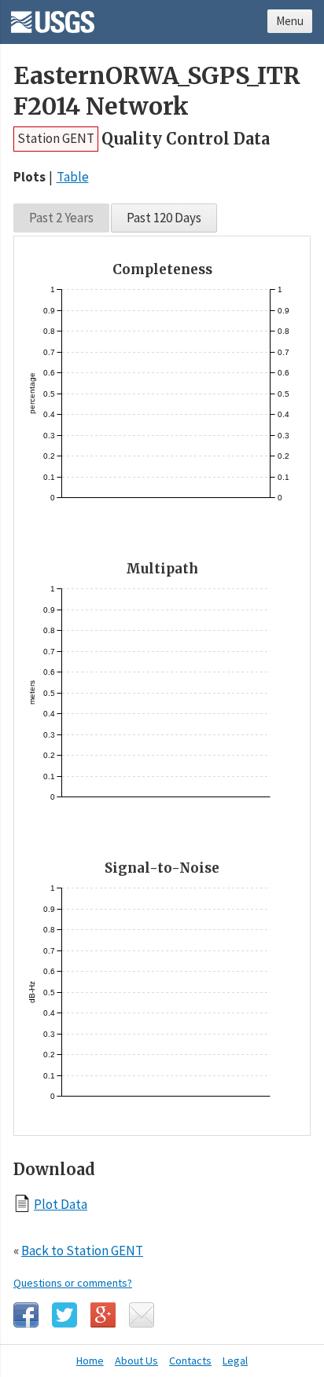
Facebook (26, 1315)
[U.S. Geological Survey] (52, 16)
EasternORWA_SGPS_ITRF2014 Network (156, 91)
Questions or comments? (72, 1283)
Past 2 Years (61, 217)
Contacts (190, 1360)
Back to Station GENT (82, 1250)
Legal (235, 1360)
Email (141, 1315)
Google (103, 1315)
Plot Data (60, 1204)
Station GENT (55, 138)
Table (73, 176)
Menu (290, 20)
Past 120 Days (164, 217)
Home (90, 1360)
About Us (136, 1360)
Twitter (64, 1315)
